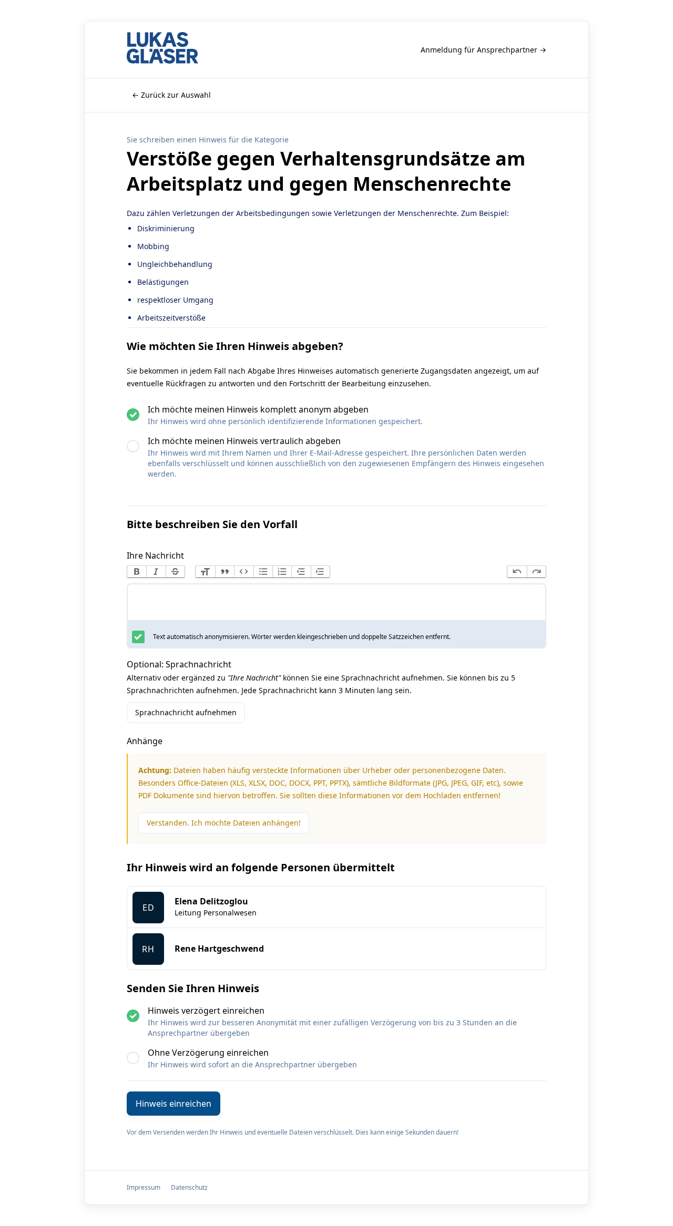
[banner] (162, 49)
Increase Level (320, 572)
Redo (536, 572)
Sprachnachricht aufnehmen (186, 712)
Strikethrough (175, 572)
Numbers (281, 572)
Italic (155, 572)
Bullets (262, 572)
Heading (205, 572)
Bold (136, 572)
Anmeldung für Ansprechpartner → (483, 50)
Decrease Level (300, 572)
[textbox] (336, 604)
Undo (516, 572)
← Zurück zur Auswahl (171, 95)
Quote (224, 572)
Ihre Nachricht (155, 555)
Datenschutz (189, 1187)
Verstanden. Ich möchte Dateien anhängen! (224, 823)
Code (243, 572)
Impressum (143, 1187)
